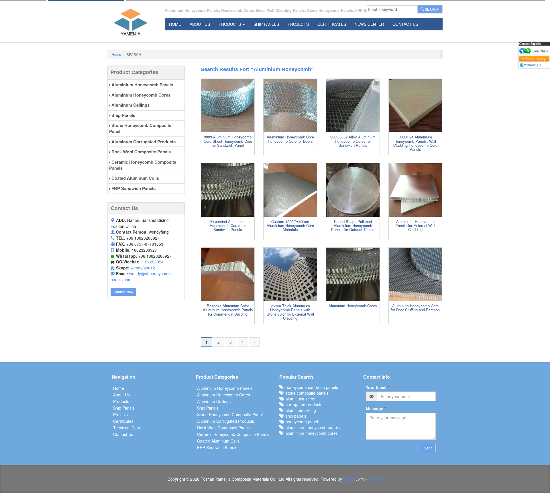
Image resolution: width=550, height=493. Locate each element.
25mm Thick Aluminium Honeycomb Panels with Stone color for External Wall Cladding (290, 312)
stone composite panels (306, 393)
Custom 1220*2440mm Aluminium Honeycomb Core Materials (290, 225)
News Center (369, 24)
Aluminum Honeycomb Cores (353, 305)
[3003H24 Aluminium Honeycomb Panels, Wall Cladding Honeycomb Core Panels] (415, 105)
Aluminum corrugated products (143, 141)
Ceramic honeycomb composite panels (142, 165)
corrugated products (302, 404)
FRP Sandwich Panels (133, 188)
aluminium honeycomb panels (311, 427)
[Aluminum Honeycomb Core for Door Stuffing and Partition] (415, 274)
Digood (349, 479)
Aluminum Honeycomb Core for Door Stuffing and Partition (415, 307)
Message (376, 408)
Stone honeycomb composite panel (140, 128)
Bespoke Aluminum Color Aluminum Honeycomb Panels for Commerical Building (228, 310)
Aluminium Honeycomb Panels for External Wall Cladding (415, 225)
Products (230, 24)
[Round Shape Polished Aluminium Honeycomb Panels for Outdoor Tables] (353, 189)
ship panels (294, 416)
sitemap (375, 479)
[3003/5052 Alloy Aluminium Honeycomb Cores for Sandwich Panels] (353, 105)
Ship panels (122, 115)
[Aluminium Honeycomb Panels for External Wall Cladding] (415, 189)
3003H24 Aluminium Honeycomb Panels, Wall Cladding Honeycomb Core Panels (415, 143)
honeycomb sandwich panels (310, 387)
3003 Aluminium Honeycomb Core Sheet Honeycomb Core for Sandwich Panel (228, 141)
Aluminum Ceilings (130, 105)
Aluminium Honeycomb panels (141, 84)
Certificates (331, 24)
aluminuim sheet (299, 399)
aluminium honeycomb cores (310, 433)
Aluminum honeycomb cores (140, 95)
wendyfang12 (143, 268)
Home (175, 24)
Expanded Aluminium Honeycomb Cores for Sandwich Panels (228, 225)
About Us (200, 24)
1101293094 (152, 262)
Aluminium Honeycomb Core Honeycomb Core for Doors (290, 139)
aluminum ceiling (299, 410)
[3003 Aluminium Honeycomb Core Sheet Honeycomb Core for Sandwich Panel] (227, 105)
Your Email (377, 387)
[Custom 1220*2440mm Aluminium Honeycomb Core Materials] (290, 189)
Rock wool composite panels (140, 151)
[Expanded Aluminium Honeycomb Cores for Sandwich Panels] (227, 189)
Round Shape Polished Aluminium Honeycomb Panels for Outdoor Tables (352, 225)
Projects (298, 24)
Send (428, 447)
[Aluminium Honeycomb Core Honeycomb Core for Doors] (290, 105)
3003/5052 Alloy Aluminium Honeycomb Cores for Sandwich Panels (353, 141)
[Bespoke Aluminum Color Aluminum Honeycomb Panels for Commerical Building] (227, 274)
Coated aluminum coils (134, 178)
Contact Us (405, 24)
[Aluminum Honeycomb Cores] (353, 274)
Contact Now (123, 291)
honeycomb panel (300, 421)
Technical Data (126, 428)
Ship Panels (266, 24)
